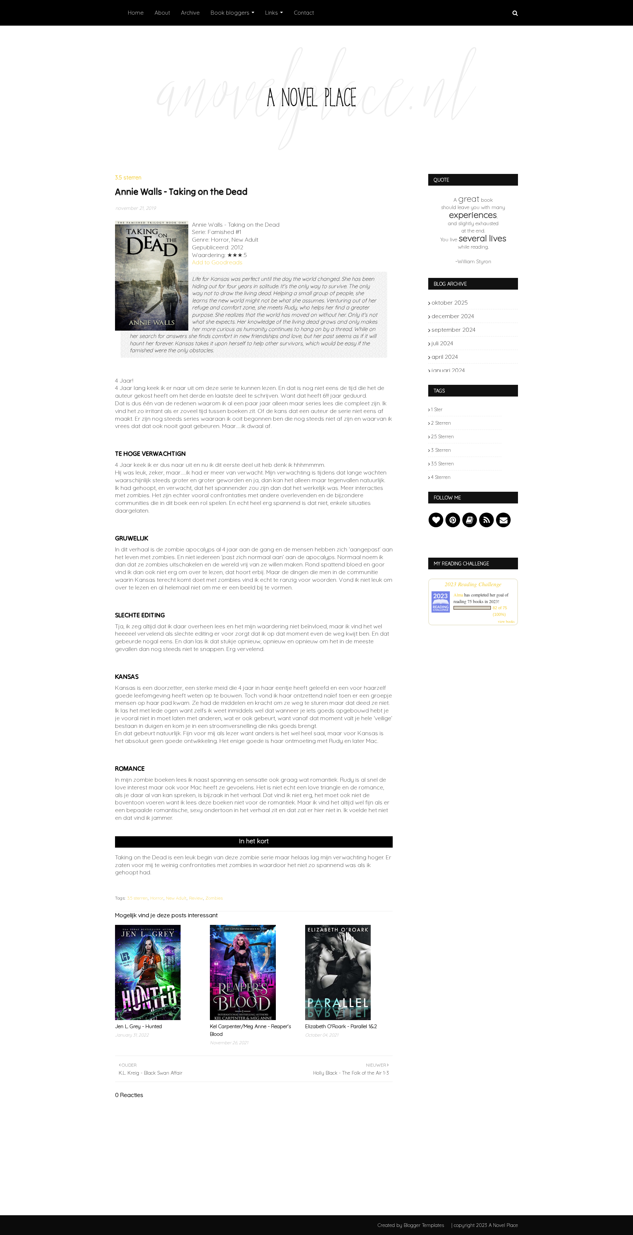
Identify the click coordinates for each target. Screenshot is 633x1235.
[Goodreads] (469, 520)
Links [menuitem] (271, 12)
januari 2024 (489, 370)
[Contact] (503, 520)
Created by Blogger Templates (411, 1225)
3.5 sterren (137, 898)
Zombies (214, 898)
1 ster (437, 409)
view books (506, 621)
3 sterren (441, 450)
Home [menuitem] (136, 12)
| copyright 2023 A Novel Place (484, 1225)
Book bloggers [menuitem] (230, 12)
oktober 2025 (489, 302)
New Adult (176, 898)
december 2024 (489, 316)
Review (196, 898)
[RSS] (486, 520)
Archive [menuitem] (190, 12)
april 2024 (489, 356)
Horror (156, 898)
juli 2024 (489, 343)
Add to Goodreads (217, 262)
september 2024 (489, 329)
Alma (458, 595)
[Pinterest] (452, 520)
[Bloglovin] (436, 520)
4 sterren (441, 477)
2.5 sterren (442, 436)
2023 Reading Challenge (473, 584)
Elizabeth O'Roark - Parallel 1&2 (341, 1026)
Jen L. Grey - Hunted (138, 1026)
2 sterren (441, 423)
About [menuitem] (162, 12)
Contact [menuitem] (304, 12)
